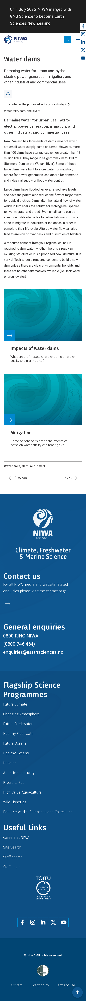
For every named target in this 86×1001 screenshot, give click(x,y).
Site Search (12, 847)
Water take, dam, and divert (22, 111)
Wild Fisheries (14, 802)
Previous (21, 477)
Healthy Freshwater (19, 733)
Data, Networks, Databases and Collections (38, 811)
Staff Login (12, 866)
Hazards (10, 763)
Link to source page (43, 328)
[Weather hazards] (8, 94)
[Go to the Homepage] (15, 39)
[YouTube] (83, 58)
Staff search (13, 857)
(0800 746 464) (19, 644)
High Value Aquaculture (22, 792)
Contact (16, 985)
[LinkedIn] (83, 42)
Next (67, 477)
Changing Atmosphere (21, 714)
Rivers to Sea (14, 782)
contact (52, 591)
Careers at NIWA (16, 837)
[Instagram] (83, 34)
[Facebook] (83, 26)
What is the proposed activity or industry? (39, 104)
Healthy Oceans (16, 753)
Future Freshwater (18, 723)
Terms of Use (65, 985)
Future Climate (15, 704)
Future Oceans (15, 743)
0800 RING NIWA (20, 636)
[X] (83, 50)
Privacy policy (39, 985)
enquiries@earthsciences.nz (33, 652)
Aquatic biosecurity (19, 772)
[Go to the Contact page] (7, 603)
